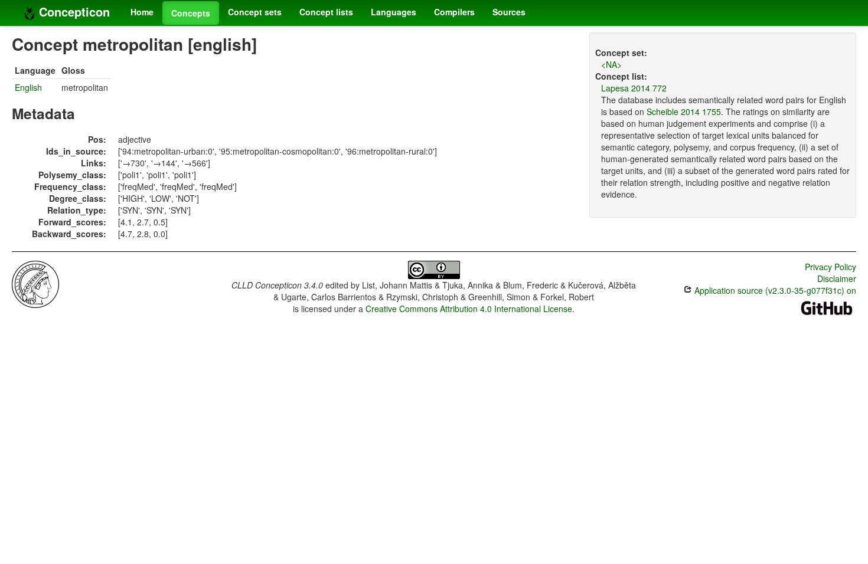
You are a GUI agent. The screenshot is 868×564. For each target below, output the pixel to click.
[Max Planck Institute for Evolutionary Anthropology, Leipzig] (35, 283)
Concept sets (255, 12)
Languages (393, 12)
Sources (509, 12)
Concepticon (72, 11)
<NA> (611, 64)
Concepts (190, 13)
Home (142, 12)
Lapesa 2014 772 (634, 88)
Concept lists (326, 12)
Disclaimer (836, 278)
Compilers (454, 12)
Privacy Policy (830, 267)
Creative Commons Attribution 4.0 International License (469, 308)
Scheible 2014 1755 (684, 111)
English (28, 87)
